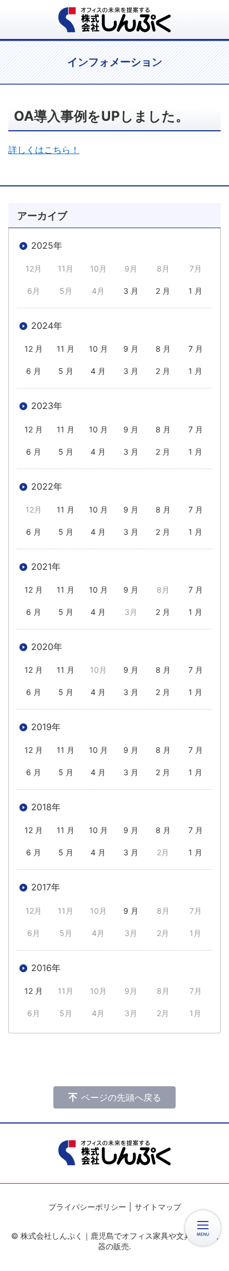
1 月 (195, 290)
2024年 (46, 325)
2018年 (46, 806)
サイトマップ (158, 1206)
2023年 (46, 405)
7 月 (195, 348)
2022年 (46, 486)
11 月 (65, 348)
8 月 (163, 348)
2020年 (46, 646)
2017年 (45, 887)
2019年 (46, 726)
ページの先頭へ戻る (121, 1097)
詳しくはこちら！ (43, 149)
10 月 (98, 348)
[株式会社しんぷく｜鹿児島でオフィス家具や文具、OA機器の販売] (114, 19)
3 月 (130, 290)
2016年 (46, 967)
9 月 (130, 348)
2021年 (46, 566)
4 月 (98, 371)
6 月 (33, 371)
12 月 (33, 348)
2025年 (46, 245)
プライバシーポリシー (87, 1206)
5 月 (65, 371)
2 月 (163, 290)
